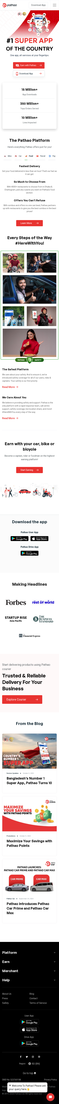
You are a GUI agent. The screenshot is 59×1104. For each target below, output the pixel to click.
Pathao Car (11, 899)
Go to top (28, 1073)
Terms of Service (38, 1003)
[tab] (16, 602)
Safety (5, 1003)
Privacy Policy (50, 1080)
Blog (32, 993)
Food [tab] (31, 156)
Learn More (26, 223)
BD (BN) (36, 1063)
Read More (8, 387)
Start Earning (26, 470)
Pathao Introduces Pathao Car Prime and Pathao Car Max (28, 908)
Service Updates (12, 773)
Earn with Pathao (28, 65)
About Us (6, 993)
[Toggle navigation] (54, 5)
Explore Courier (16, 699)
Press (5, 998)
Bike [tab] (9, 156)
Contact (34, 998)
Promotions (11, 836)
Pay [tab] (54, 156)
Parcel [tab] (42, 156)
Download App (38, 5)
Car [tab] (20, 156)
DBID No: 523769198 (11, 1080)
